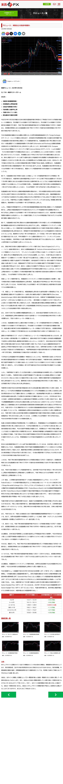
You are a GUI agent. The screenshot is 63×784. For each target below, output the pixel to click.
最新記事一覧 (6, 618)
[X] (11, 33)
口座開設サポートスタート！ (9, 13)
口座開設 (46, 4)
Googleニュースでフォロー (13, 81)
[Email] (23, 33)
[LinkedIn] (19, 33)
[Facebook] (15, 33)
